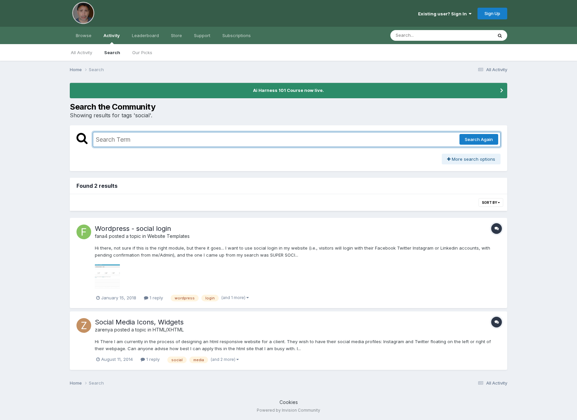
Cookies (288, 402)
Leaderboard (145, 35)
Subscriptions (236, 35)
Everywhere (472, 35)
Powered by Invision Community (288, 410)
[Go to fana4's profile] (83, 232)
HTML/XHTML (168, 329)
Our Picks (142, 52)
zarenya (104, 329)
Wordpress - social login (133, 229)
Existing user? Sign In (443, 13)
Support (202, 35)
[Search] (500, 35)
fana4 (101, 236)
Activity (112, 35)
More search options (472, 159)
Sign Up (492, 13)
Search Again (479, 139)
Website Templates (168, 236)
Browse (83, 35)
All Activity (81, 52)
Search (112, 52)
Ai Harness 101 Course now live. (288, 90)
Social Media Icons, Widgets (139, 322)
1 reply (155, 297)
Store (176, 35)
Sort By (490, 202)
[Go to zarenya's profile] (83, 325)
